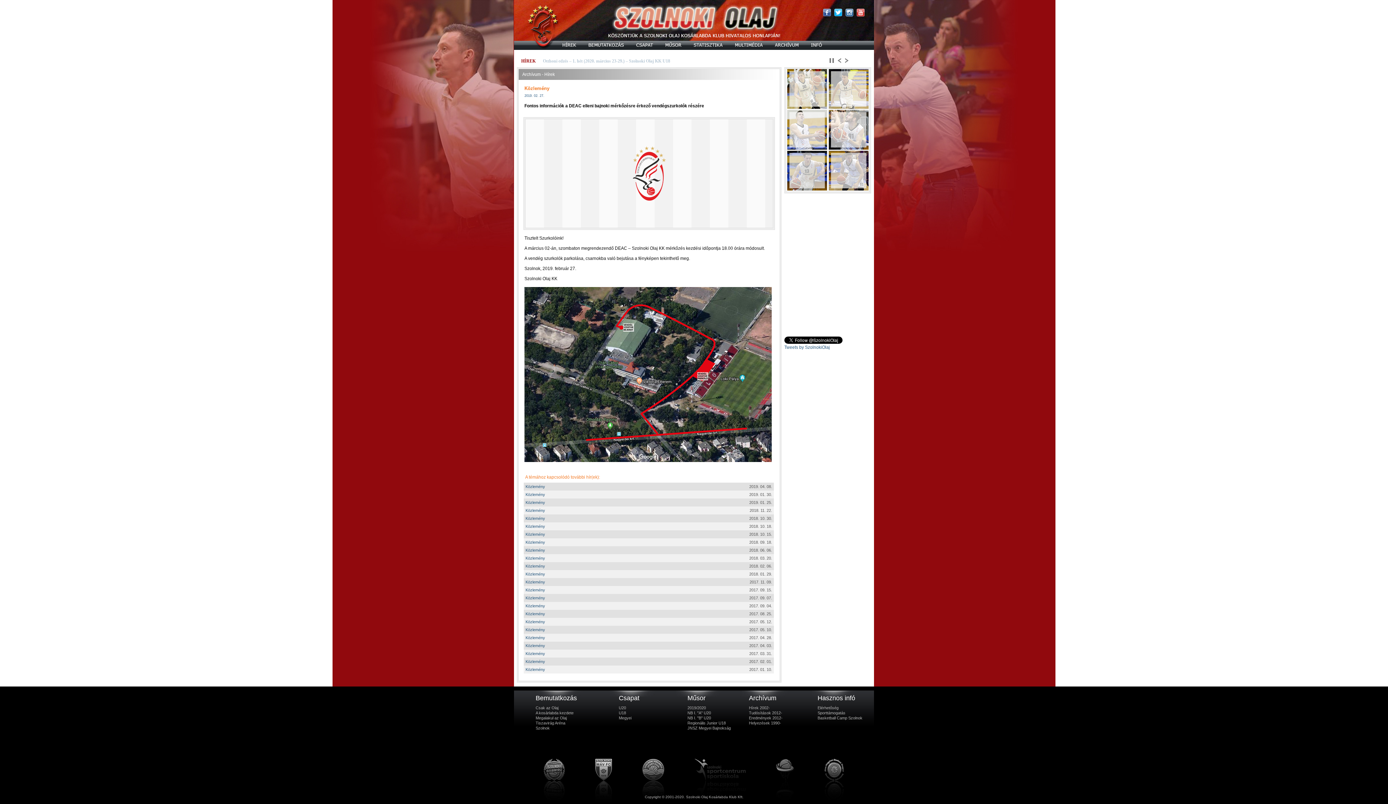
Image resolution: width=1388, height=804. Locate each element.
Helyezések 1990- (765, 723)
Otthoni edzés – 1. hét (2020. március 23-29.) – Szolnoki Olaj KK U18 (606, 61)
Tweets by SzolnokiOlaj (807, 347)
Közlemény (535, 486)
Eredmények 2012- (766, 718)
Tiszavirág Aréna (550, 723)
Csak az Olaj (547, 708)
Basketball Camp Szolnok (840, 718)
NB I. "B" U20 (699, 718)
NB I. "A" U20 (699, 713)
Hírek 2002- (759, 708)
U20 (622, 708)
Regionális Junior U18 (706, 723)
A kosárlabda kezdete (555, 713)
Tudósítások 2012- (765, 713)
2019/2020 (696, 708)
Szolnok (543, 728)
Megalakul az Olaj (551, 718)
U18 (622, 713)
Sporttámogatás (831, 713)
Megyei (625, 718)
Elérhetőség (828, 708)
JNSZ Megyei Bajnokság (709, 728)
